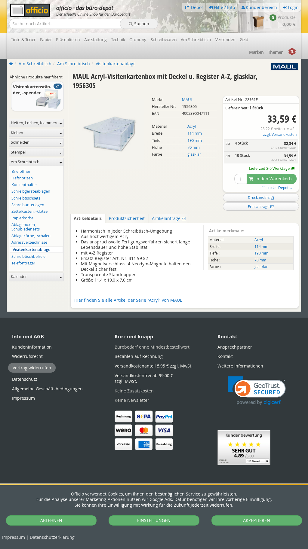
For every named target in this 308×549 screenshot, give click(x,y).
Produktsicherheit (127, 218)
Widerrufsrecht (27, 356)
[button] (256, 391)
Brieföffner (20, 171)
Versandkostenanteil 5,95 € (153, 366)
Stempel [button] (18, 152)
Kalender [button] (19, 276)
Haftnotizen (22, 178)
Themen (276, 52)
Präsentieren (68, 39)
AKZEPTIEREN (256, 520)
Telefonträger (23, 263)
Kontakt (225, 356)
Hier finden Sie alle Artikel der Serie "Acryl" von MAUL (128, 300)
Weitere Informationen (240, 366)
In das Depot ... (279, 187)
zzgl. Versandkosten (280, 134)
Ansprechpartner (234, 347)
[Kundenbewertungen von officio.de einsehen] (243, 447)
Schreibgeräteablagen (30, 191)
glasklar (194, 154)
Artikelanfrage (167, 218)
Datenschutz (52, 537)
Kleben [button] (17, 132)
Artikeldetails (88, 218)
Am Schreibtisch (196, 39)
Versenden (225, 39)
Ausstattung (95, 39)
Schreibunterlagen (27, 205)
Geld (244, 39)
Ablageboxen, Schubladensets (25, 226)
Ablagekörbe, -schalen (31, 235)
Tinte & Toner (23, 39)
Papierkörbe (22, 218)
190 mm (194, 140)
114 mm (194, 133)
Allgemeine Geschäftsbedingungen (47, 389)
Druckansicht (259, 197)
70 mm (193, 147)
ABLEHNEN (51, 520)
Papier (46, 39)
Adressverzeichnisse (29, 242)
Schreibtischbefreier (29, 256)
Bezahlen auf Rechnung (139, 356)
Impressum (13, 537)
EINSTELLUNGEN (154, 520)
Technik (118, 39)
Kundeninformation (32, 347)
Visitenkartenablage (31, 249)
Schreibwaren (164, 39)
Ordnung (137, 39)
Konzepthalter (24, 184)
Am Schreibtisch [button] (25, 161)
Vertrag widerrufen (32, 368)
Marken (256, 52)
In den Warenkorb (273, 178)
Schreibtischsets (25, 198)
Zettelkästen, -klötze (29, 211)
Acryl (191, 126)
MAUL (187, 99)
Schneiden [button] (20, 142)
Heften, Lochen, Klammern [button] (35, 122)
